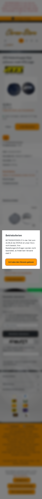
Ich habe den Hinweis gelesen (21, 262)
